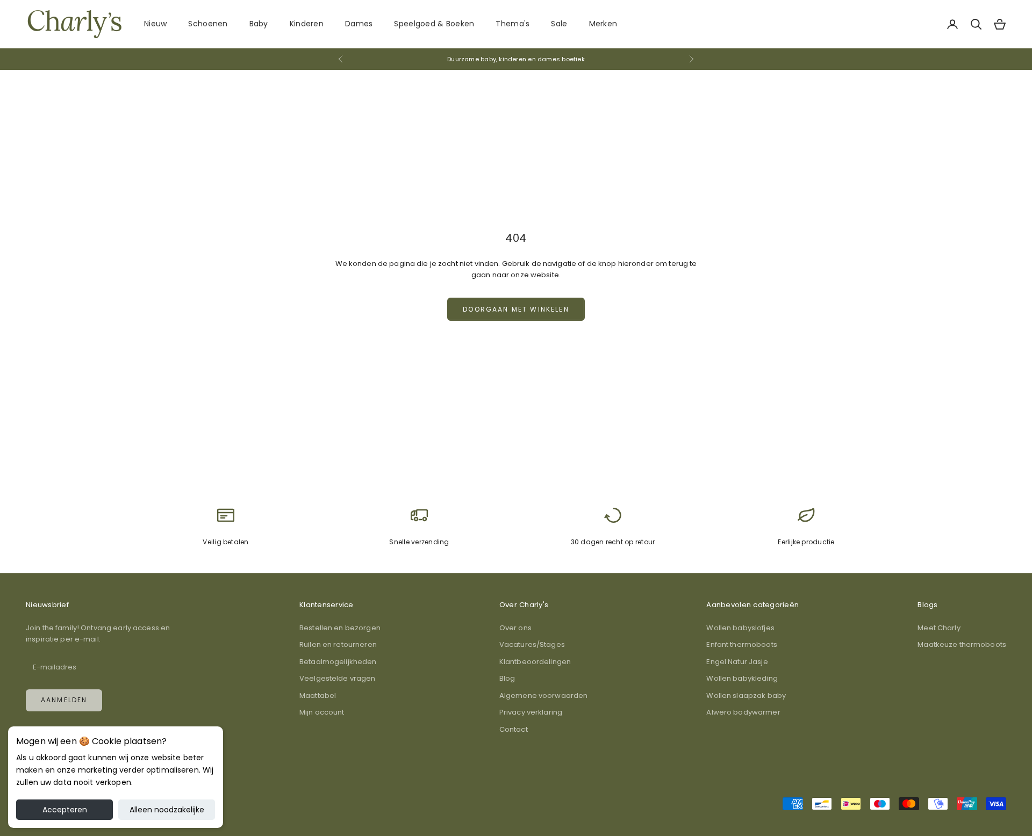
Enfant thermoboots (741, 644)
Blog (507, 678)
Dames (358, 23)
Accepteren (64, 809)
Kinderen (307, 23)
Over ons (515, 628)
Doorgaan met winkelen (516, 309)
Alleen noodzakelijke (167, 809)
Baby (258, 23)
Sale (559, 23)
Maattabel (317, 695)
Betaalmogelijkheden (337, 662)
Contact (513, 729)
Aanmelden (64, 699)
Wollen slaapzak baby (746, 695)
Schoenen (207, 23)
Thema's (512, 23)
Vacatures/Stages (532, 644)
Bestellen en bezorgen (340, 628)
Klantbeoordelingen (535, 662)
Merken (603, 23)
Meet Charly (939, 628)
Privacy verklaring (530, 712)
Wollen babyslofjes (740, 628)
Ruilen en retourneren (338, 644)
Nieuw (155, 23)
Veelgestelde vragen (337, 678)
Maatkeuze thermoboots (962, 644)
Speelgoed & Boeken (434, 23)
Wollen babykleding (741, 678)
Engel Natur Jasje (737, 662)
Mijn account (322, 712)
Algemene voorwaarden (543, 695)
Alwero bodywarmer (743, 712)
